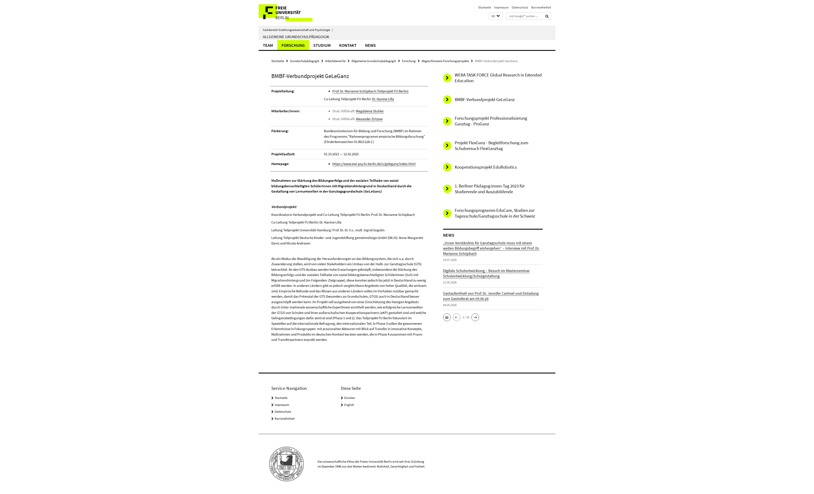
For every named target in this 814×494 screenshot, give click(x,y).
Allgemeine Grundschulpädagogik (296, 36)
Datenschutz (520, 7)
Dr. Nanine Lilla (383, 99)
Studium (322, 45)
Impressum (501, 7)
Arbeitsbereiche (335, 61)
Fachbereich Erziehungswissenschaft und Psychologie (298, 29)
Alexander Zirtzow (369, 119)
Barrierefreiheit (541, 7)
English (349, 405)
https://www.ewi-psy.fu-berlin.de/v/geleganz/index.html (373, 163)
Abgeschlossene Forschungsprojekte (445, 61)
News (370, 45)
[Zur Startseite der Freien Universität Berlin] (294, 12)
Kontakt (348, 45)
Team (268, 45)
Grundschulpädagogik (304, 61)
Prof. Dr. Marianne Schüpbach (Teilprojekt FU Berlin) (370, 91)
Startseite (484, 7)
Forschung (293, 45)
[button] (495, 16)
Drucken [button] (349, 398)
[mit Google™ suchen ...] (547, 16)
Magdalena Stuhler (370, 111)
